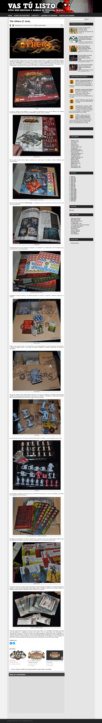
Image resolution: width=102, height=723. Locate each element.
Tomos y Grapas (75, 230)
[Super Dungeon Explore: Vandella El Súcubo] (36, 655)
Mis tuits (71, 210)
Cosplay (73, 148)
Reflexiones (74, 163)
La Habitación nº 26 (76, 223)
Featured (73, 152)
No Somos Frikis (75, 227)
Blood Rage (13, 660)
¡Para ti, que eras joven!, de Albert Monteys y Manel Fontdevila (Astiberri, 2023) (82, 117)
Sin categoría (74, 166)
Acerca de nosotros (22, 15)
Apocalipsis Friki (75, 219)
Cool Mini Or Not (23, 669)
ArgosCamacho (18, 25)
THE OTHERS (48, 669)
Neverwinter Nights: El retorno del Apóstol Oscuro (84, 81)
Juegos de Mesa (42, 25)
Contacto (35, 15)
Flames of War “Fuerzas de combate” (83, 106)
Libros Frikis (74, 158)
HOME (10, 15)
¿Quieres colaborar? (49, 15)
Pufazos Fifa (74, 162)
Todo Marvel (74, 228)
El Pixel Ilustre (75, 243)
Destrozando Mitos (76, 150)
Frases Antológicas (76, 153)
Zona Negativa (75, 233)
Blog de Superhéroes (76, 221)
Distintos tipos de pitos (86, 100)
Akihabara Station (76, 218)
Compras (73, 145)
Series (72, 164)
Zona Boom (74, 232)
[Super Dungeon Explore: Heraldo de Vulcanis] (54, 655)
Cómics (73, 144)
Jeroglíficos (74, 155)
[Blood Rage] (18, 655)
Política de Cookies (66, 15)
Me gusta (74, 128)
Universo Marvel (75, 231)
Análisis (36, 25)
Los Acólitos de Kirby (77, 226)
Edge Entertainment (32, 669)
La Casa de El (74, 222)
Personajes (74, 161)
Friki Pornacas (75, 154)
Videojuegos (74, 167)
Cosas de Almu (75, 147)
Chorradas (74, 141)
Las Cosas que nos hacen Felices (80, 224)
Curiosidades (74, 149)
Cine (72, 143)
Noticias (73, 159)
